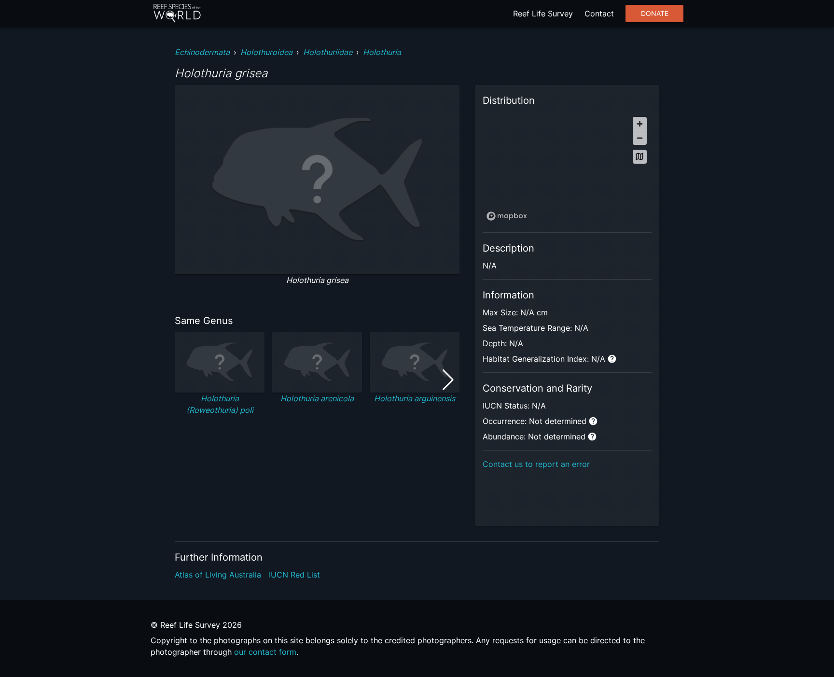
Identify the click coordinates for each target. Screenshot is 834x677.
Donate (654, 13)
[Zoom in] (640, 124)
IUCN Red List (294, 574)
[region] (567, 168)
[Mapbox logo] (507, 216)
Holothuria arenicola (317, 398)
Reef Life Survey (543, 13)
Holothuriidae (327, 52)
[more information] (612, 359)
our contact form (265, 652)
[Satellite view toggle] (640, 157)
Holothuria (382, 52)
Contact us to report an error (536, 464)
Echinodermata (202, 52)
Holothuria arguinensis (414, 398)
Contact (599, 13)
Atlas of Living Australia (218, 574)
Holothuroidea (266, 52)
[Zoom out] (640, 138)
